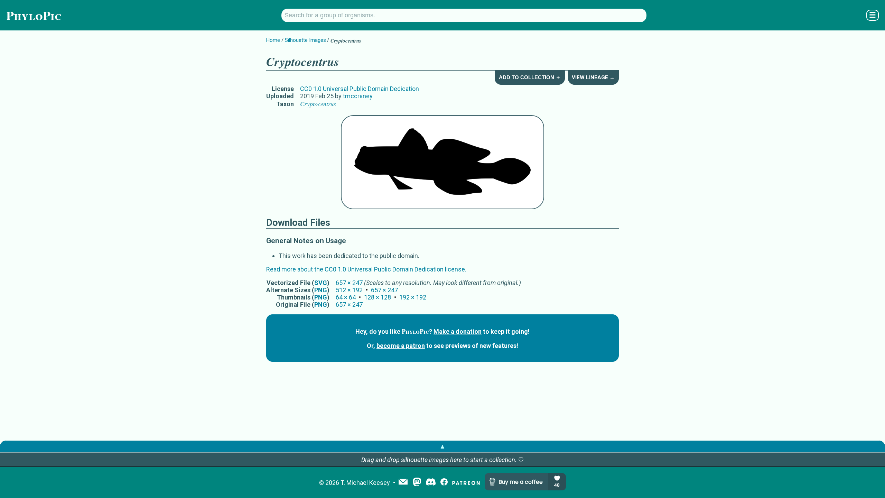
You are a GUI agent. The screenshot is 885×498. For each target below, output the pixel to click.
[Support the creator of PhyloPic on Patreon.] (466, 482)
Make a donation (458, 331)
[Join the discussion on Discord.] (431, 482)
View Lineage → (593, 77)
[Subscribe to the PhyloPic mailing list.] (403, 482)
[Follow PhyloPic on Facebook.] (444, 482)
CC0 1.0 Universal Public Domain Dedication (359, 88)
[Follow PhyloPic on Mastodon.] (417, 483)
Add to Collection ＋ (530, 77)
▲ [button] (442, 446)
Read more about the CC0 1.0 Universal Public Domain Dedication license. (366, 269)
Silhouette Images (305, 40)
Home (273, 40)
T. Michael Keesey (365, 482)
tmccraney (358, 96)
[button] (521, 459)
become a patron (400, 345)
